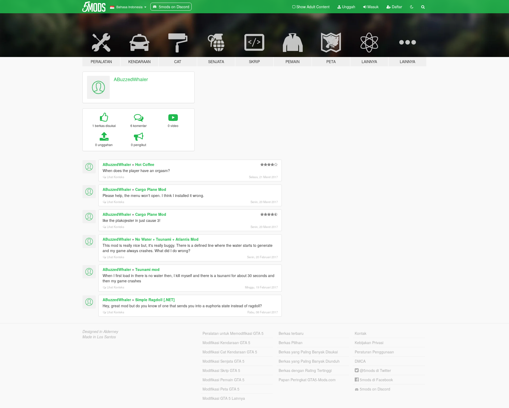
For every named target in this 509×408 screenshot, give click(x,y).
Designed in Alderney (100, 331)
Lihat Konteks (115, 177)
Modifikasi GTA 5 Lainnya (224, 398)
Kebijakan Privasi (369, 342)
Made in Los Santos (99, 336)
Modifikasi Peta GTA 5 (221, 389)
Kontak (360, 333)
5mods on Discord (374, 389)
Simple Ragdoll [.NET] (155, 299)
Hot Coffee (144, 164)
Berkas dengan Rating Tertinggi (305, 370)
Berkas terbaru (291, 333)
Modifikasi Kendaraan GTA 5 (226, 342)
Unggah (348, 6)
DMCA (360, 361)
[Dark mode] (411, 6)
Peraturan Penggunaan (374, 351)
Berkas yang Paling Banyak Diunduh (309, 361)
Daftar (396, 6)
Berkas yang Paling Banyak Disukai (308, 351)
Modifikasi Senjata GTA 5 (223, 361)
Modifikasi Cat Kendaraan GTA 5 (230, 351)
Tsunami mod (147, 269)
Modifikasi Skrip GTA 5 (221, 370)
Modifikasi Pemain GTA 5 (223, 379)
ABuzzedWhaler (131, 79)
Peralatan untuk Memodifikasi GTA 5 (233, 333)
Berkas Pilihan (290, 342)
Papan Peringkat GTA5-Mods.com (307, 379)
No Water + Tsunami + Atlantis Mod (167, 239)
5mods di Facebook (376, 379)
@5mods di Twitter (375, 370)
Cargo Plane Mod (150, 189)
